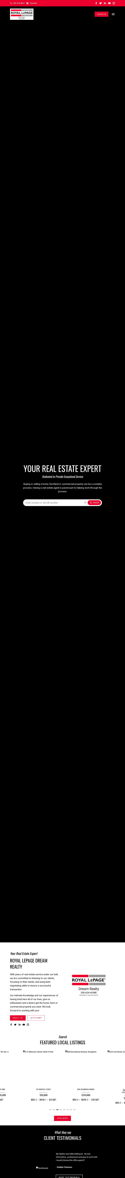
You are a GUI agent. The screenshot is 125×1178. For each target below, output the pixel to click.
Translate (33, 3)
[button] (17, 3)
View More (62, 1118)
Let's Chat (36, 1018)
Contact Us (101, 14)
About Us (18, 1018)
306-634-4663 (18, 3)
